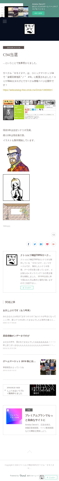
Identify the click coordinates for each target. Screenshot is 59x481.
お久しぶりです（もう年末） (17, 310)
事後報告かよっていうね (13, 367)
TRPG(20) (6, 226)
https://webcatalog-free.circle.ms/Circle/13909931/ (28, 89)
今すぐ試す (38, 13)
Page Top (29, 452)
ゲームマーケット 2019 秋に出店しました (24, 361)
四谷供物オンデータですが (16, 335)
